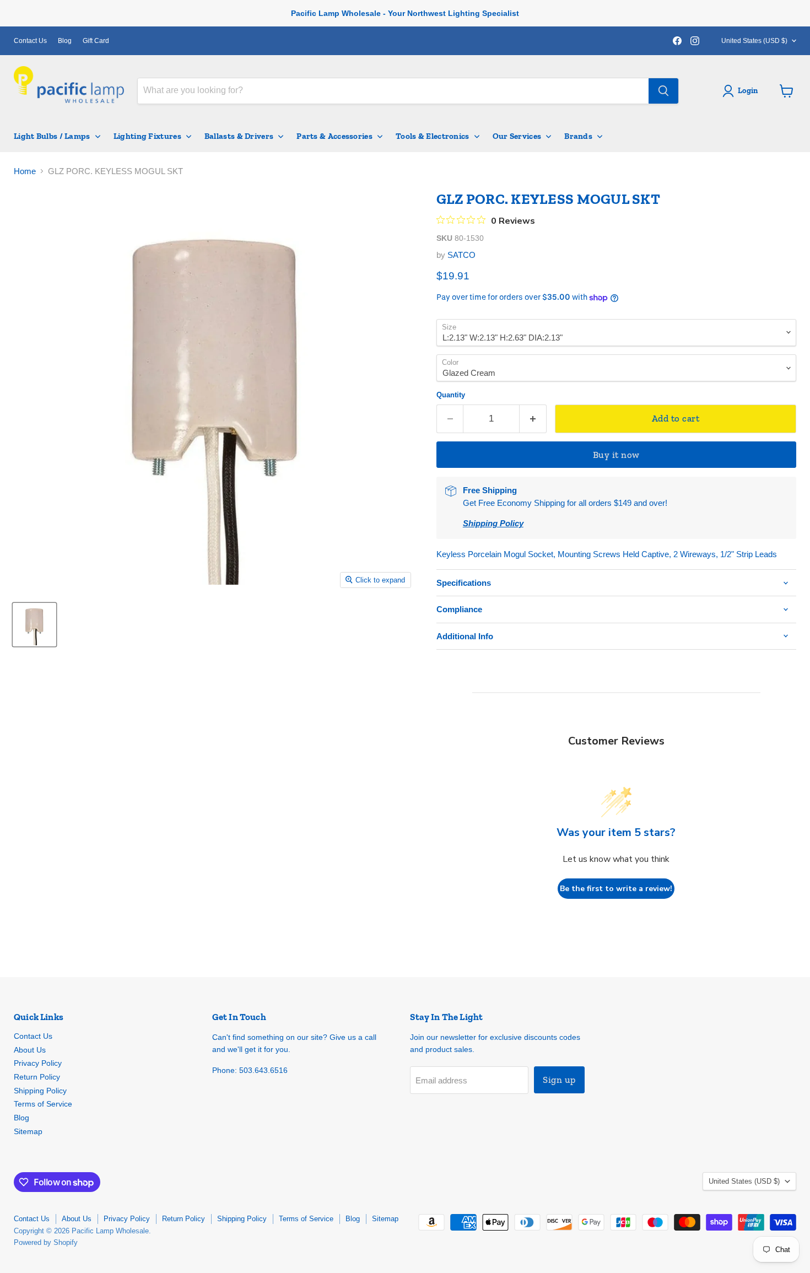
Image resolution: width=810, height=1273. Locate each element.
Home (25, 171)
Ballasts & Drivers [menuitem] (238, 136)
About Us (30, 1049)
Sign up (559, 1079)
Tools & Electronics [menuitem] (432, 136)
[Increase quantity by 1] (533, 418)
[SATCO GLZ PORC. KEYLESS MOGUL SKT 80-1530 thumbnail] (34, 624)
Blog (65, 41)
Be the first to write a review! (616, 888)
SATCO (461, 255)
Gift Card (96, 41)
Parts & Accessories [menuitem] (334, 136)
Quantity (450, 395)
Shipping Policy (40, 1090)
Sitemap (28, 1131)
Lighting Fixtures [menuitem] (147, 136)
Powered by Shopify (46, 1242)
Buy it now (616, 454)
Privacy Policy (38, 1063)
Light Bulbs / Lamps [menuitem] (52, 136)
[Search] (663, 91)
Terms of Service (43, 1103)
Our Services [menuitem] (517, 136)
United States (754, 41)
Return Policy (37, 1076)
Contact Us (30, 41)
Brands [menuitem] (578, 136)
